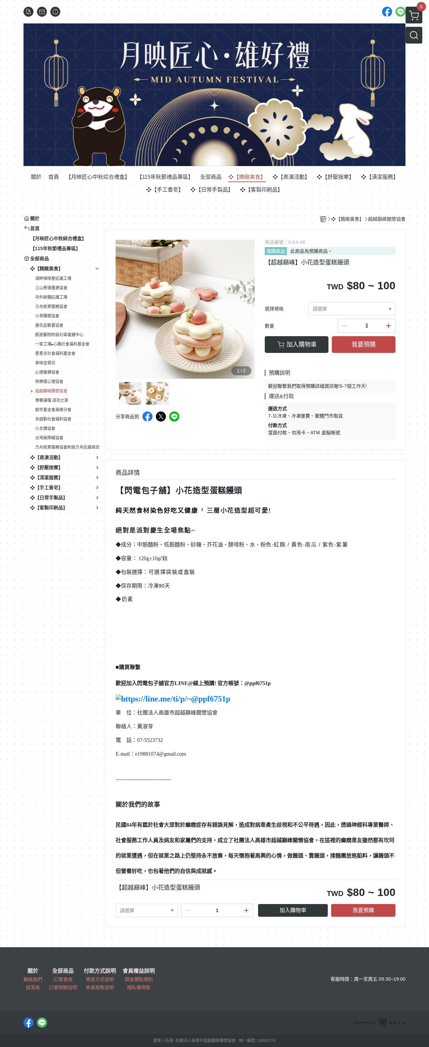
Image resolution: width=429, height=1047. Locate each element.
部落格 (33, 987)
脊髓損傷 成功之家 (51, 400)
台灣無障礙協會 (49, 438)
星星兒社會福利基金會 (55, 353)
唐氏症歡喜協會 (49, 325)
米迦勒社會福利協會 (53, 419)
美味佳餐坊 (45, 363)
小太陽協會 (45, 428)
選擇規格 (274, 308)
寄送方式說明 (100, 979)
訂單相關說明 (63, 987)
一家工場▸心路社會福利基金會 (62, 344)
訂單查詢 (63, 979)
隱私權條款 (138, 987)
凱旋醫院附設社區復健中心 (59, 334)
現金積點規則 (139, 979)
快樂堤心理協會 (49, 381)
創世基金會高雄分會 (53, 409)
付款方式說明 (100, 971)
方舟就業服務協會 (51, 306)
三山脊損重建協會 (51, 288)
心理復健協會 (47, 372)
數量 (269, 325)
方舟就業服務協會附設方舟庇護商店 (67, 447)
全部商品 (63, 971)
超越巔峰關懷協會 (51, 391)
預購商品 (275, 251)
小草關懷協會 (47, 316)
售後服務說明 (100, 987)
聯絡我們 (32, 979)
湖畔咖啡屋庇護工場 (53, 278)
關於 (32, 971)
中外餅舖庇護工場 (51, 297)
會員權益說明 (139, 971)
